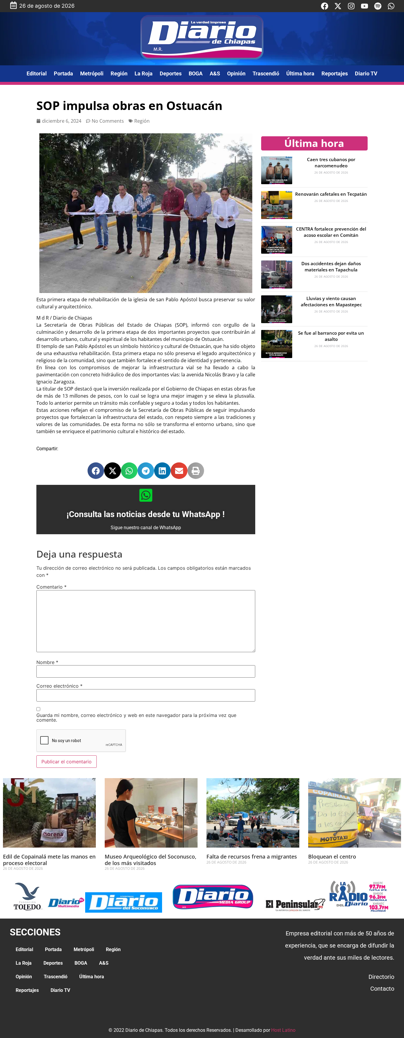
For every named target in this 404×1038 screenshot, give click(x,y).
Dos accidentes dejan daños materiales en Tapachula (331, 266)
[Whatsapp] (391, 6)
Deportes (171, 73)
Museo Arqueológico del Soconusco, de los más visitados (150, 860)
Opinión (236, 73)
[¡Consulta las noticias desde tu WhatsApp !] (145, 495)
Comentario (51, 586)
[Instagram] (351, 6)
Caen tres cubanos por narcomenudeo (331, 162)
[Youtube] (364, 6)
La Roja (144, 73)
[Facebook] (324, 6)
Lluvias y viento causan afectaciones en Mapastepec (331, 301)
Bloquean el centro (332, 856)
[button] (96, 470)
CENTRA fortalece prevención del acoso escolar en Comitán (331, 232)
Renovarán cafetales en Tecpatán (331, 194)
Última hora (300, 73)
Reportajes (334, 73)
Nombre (47, 662)
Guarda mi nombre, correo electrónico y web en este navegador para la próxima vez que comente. (136, 717)
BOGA (196, 73)
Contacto (382, 988)
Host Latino (283, 1030)
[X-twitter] (338, 6)
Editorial (37, 73)
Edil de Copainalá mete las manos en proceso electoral (49, 860)
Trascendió (266, 73)
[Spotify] (378, 6)
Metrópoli (92, 73)
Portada (63, 73)
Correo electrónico (59, 686)
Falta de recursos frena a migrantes (252, 856)
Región (119, 73)
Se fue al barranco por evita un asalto (331, 336)
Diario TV (366, 73)
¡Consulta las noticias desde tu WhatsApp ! (146, 514)
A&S (215, 73)
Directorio (381, 976)
